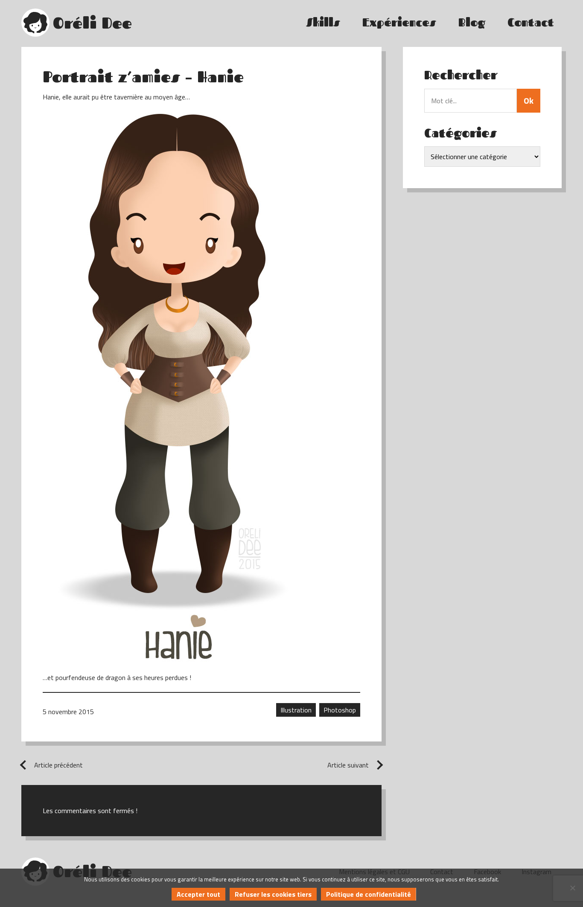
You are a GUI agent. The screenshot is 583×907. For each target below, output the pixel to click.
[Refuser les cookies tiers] (572, 888)
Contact (530, 22)
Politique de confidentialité (368, 894)
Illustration (296, 710)
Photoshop (340, 710)
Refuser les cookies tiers (273, 894)
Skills (323, 22)
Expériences (399, 22)
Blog (471, 22)
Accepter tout (198, 894)
